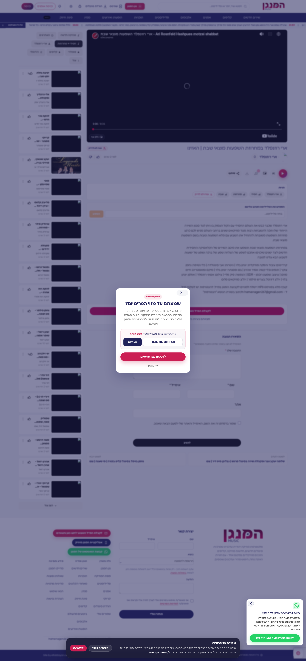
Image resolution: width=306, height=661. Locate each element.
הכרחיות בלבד (100, 648)
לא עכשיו (153, 366)
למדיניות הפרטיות (159, 652)
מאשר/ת (78, 648)
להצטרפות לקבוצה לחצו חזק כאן (275, 638)
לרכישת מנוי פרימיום (153, 356)
